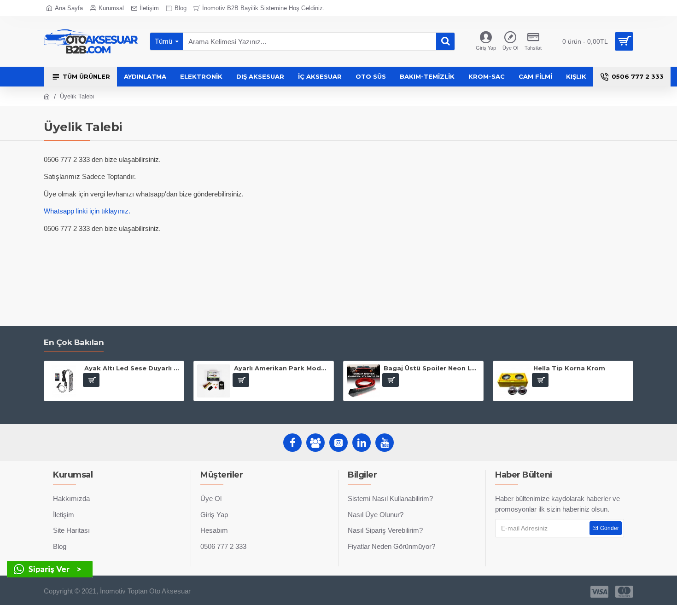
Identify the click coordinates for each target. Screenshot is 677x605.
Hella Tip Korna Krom (569, 368)
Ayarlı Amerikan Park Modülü (282, 368)
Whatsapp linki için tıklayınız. (87, 211)
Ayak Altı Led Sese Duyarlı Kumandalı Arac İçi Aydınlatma (132, 368)
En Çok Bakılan (74, 342)
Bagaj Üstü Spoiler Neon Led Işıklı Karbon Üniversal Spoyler (432, 368)
